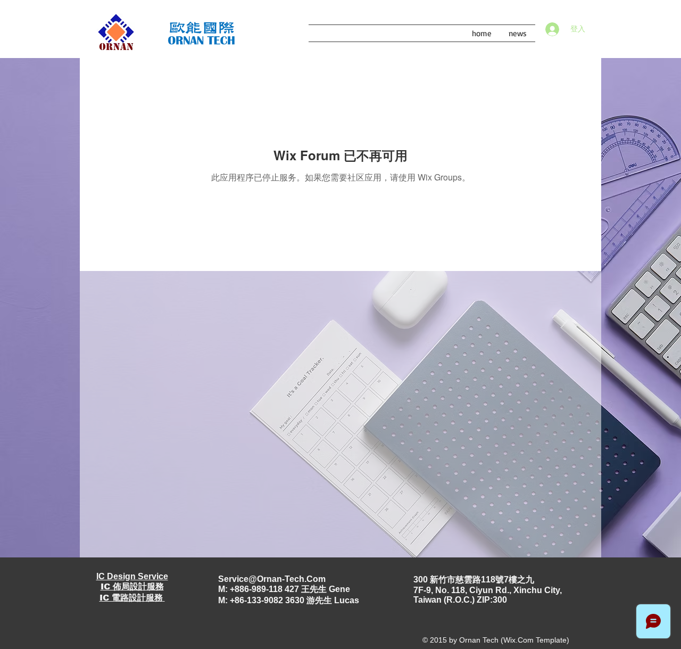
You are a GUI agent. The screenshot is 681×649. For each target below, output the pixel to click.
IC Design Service (132, 576)
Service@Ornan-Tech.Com (272, 579)
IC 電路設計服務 (131, 597)
